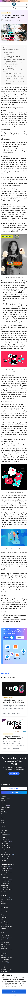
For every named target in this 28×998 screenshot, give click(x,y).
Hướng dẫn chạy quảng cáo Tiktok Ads (14, 619)
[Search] (26, 4)
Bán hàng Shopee (15, 8)
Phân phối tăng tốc (10, 68)
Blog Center (4, 8)
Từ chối (14, 995)
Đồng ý (14, 991)
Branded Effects (9, 58)
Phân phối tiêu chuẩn (10, 66)
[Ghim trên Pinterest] (19, 20)
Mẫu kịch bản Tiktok (9, 615)
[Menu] (2, 4)
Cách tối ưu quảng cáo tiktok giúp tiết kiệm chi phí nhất (14, 70)
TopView (7, 51)
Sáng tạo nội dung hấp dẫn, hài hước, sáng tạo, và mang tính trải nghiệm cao (15, 78)
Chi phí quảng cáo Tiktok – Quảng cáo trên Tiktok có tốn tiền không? (14, 60)
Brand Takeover (9, 52)
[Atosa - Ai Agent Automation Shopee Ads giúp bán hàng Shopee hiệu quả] (14, 4)
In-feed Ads (8, 54)
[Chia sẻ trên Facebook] (16, 20)
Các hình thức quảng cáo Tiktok (11, 49)
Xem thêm (4, 673)
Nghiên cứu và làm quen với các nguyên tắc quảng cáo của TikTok (14, 74)
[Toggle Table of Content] (23, 47)
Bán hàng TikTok (6, 12)
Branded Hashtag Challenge (13, 56)
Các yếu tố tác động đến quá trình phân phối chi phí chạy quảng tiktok (13, 63)
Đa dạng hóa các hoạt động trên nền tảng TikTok (15, 82)
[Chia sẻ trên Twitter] (18, 20)
